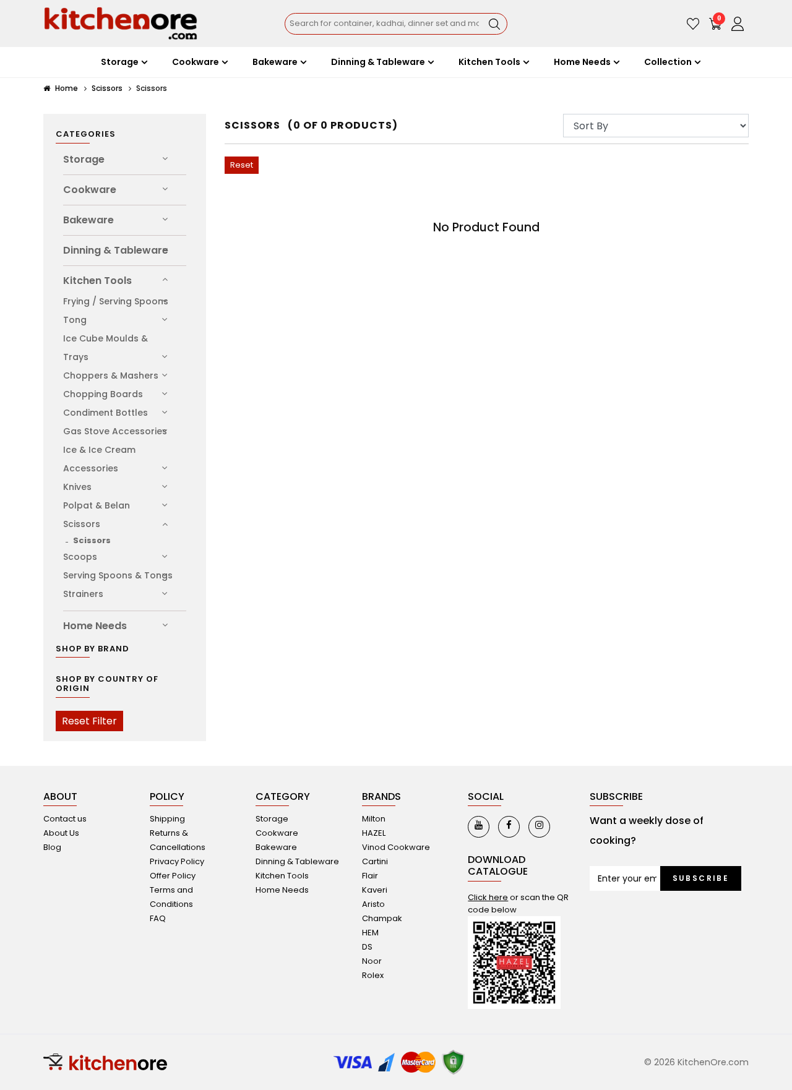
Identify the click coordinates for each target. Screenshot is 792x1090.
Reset (241, 165)
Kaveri (374, 890)
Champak (382, 918)
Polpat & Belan (96, 505)
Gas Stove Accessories (115, 431)
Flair (370, 876)
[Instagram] (539, 827)
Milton (373, 819)
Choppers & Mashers (110, 375)
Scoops (80, 557)
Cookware (89, 189)
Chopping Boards (103, 394)
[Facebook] (509, 827)
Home (65, 88)
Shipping (167, 819)
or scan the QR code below (518, 903)
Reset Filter (89, 721)
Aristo (373, 904)
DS (367, 947)
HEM (370, 932)
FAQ (158, 918)
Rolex (373, 975)
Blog (52, 847)
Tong (75, 320)
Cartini (375, 861)
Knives (77, 487)
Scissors (107, 88)
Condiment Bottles (105, 412)
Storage (84, 159)
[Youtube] (478, 827)
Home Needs (95, 626)
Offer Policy (173, 876)
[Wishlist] (693, 23)
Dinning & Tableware (115, 250)
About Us (61, 833)
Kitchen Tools (97, 280)
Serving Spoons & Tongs (118, 575)
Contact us (65, 819)
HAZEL (373, 833)
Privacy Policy (177, 861)
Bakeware (88, 220)
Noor (372, 961)
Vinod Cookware (396, 847)
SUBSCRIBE (701, 878)
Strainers (83, 594)
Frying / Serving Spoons (115, 301)
